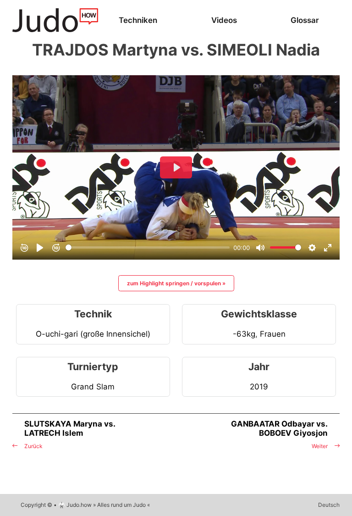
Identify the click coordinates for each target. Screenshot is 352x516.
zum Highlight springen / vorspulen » (176, 283)
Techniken (138, 20)
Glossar (305, 20)
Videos (224, 20)
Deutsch (329, 504)
